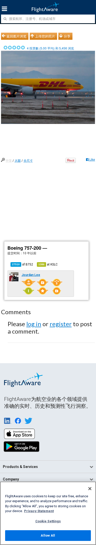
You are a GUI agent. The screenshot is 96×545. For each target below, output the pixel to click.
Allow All (48, 535)
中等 (9, 160)
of (22, 264)
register (61, 323)
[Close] (89, 488)
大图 (18, 160)
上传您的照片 (45, 36)
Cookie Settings (48, 521)
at (48, 264)
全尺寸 (28, 160)
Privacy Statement (39, 511)
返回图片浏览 (16, 36)
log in (33, 323)
